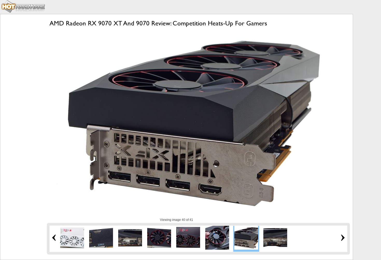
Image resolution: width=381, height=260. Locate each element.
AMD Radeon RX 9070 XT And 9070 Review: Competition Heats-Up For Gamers (158, 23)
